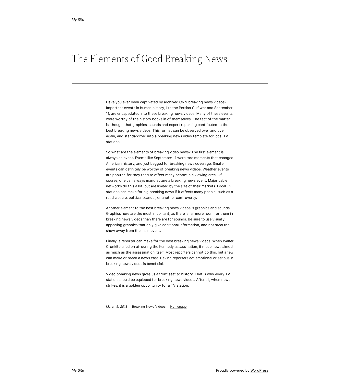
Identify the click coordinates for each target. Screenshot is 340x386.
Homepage (178, 306)
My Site (78, 20)
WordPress (259, 370)
